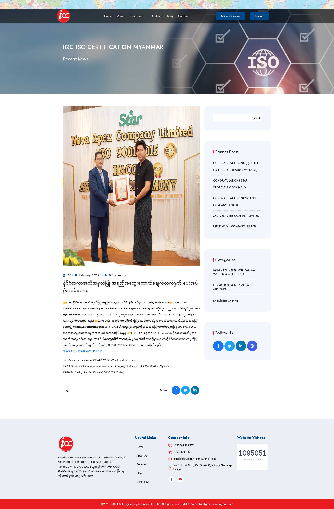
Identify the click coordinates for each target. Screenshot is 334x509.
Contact (183, 16)
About (121, 16)
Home (108, 16)
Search (257, 118)
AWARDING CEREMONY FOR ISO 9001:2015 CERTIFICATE (234, 272)
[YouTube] (180, 479)
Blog (170, 16)
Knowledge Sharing (225, 301)
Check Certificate (230, 16)
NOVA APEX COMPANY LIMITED (82, 351)
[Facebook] (171, 479)
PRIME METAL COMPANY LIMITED (234, 226)
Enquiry (259, 16)
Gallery (157, 16)
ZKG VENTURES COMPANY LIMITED (236, 216)
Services (136, 16)
